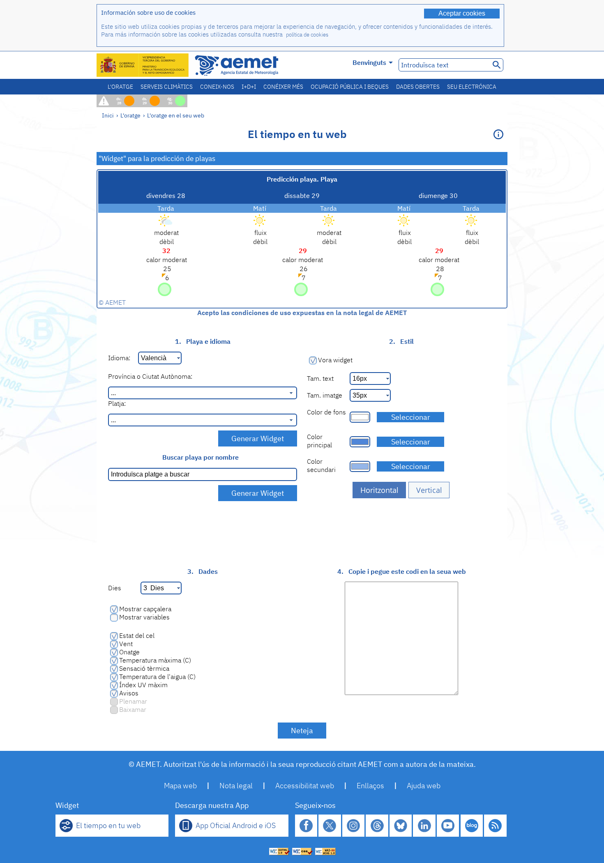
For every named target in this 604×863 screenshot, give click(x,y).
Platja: (117, 403)
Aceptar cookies (461, 13)
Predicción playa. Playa (302, 179)
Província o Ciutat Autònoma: (150, 376)
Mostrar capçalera (145, 609)
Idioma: (119, 358)
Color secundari (321, 465)
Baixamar (132, 709)
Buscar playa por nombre (200, 457)
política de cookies (307, 34)
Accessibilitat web (304, 785)
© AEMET (112, 302)
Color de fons (326, 412)
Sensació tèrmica (144, 668)
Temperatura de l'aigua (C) (157, 676)
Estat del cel (136, 635)
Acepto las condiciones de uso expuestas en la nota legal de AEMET (302, 312)
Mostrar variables (144, 617)
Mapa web (180, 785)
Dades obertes (418, 86)
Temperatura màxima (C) (155, 660)
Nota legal (236, 785)
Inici (108, 115)
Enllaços (370, 785)
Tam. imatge (324, 395)
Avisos (128, 693)
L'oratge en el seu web (175, 115)
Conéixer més (283, 86)
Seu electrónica (471, 86)
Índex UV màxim (143, 685)
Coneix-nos (217, 86)
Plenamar (133, 701)
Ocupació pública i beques (350, 86)
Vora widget (335, 360)
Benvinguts (369, 62)
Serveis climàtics (167, 86)
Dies (114, 588)
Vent (126, 644)
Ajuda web (423, 785)
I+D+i (249, 86)
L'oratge (120, 86)
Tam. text (320, 378)
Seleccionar (410, 417)
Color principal (319, 441)
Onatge (129, 652)
